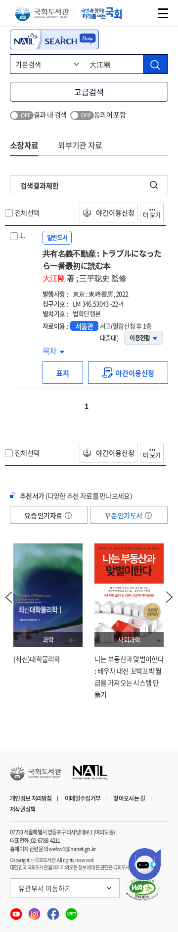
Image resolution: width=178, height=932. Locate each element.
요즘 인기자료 (43, 515)
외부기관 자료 (80, 145)
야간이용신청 (114, 212)
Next (169, 597)
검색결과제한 (39, 185)
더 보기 (152, 215)
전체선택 (27, 212)
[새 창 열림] (143, 889)
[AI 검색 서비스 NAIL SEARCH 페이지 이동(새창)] (54, 39)
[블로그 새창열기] (71, 911)
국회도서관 (42, 13)
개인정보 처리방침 (31, 798)
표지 (62, 373)
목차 (53, 351)
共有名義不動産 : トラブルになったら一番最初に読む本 (102, 265)
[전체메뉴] (163, 13)
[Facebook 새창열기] (53, 911)
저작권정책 (23, 809)
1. (22, 235)
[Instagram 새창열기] (35, 911)
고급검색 (89, 92)
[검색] (155, 64)
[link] (128, 372)
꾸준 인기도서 (123, 515)
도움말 (68, 515)
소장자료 (24, 145)
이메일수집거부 (82, 798)
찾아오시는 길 (129, 798)
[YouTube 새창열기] (16, 911)
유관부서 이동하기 (44, 888)
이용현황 (140, 337)
